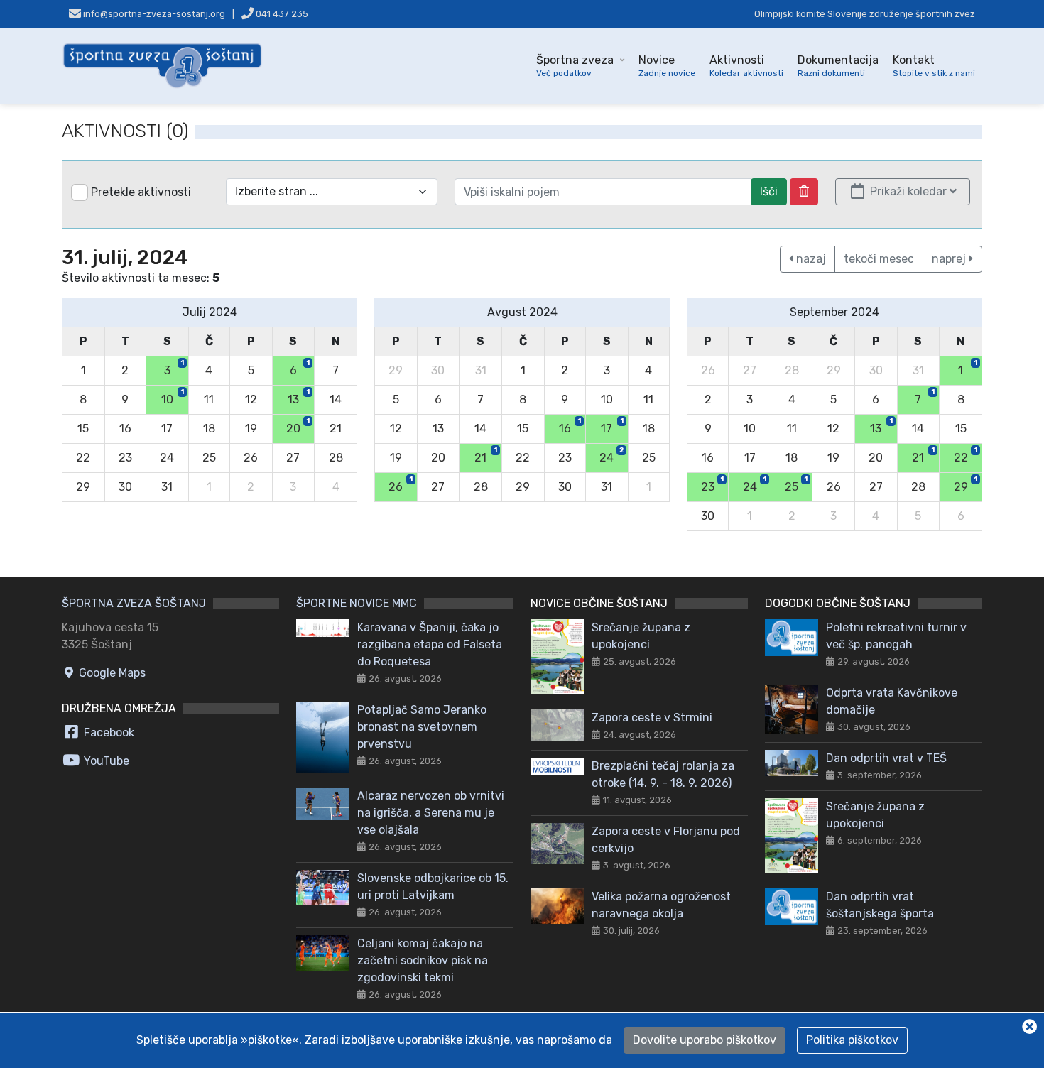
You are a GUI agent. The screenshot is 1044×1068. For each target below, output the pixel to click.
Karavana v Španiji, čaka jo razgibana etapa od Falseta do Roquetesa (429, 644)
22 (965, 455)
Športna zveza (575, 65)
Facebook (107, 732)
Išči (769, 191)
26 (400, 484)
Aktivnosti (746, 65)
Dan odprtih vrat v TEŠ (886, 758)
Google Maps (111, 673)
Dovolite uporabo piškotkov (704, 1040)
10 (172, 397)
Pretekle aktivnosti (141, 192)
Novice (666, 65)
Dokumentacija (838, 65)
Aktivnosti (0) (125, 131)
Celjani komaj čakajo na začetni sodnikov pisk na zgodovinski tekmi (422, 960)
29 (965, 484)
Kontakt (934, 65)
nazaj (809, 259)
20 (298, 426)
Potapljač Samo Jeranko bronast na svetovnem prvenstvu (421, 727)
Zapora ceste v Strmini (652, 717)
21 (485, 455)
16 (570, 426)
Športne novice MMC (356, 603)
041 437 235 (281, 14)
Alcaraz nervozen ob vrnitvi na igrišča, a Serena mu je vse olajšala (430, 813)
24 (611, 455)
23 (712, 484)
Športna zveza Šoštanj (134, 603)
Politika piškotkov (852, 1040)
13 (299, 397)
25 (796, 484)
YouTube (105, 761)
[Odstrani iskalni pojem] (804, 191)
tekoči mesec (879, 259)
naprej (950, 259)
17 (612, 426)
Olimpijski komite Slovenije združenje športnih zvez (864, 14)
